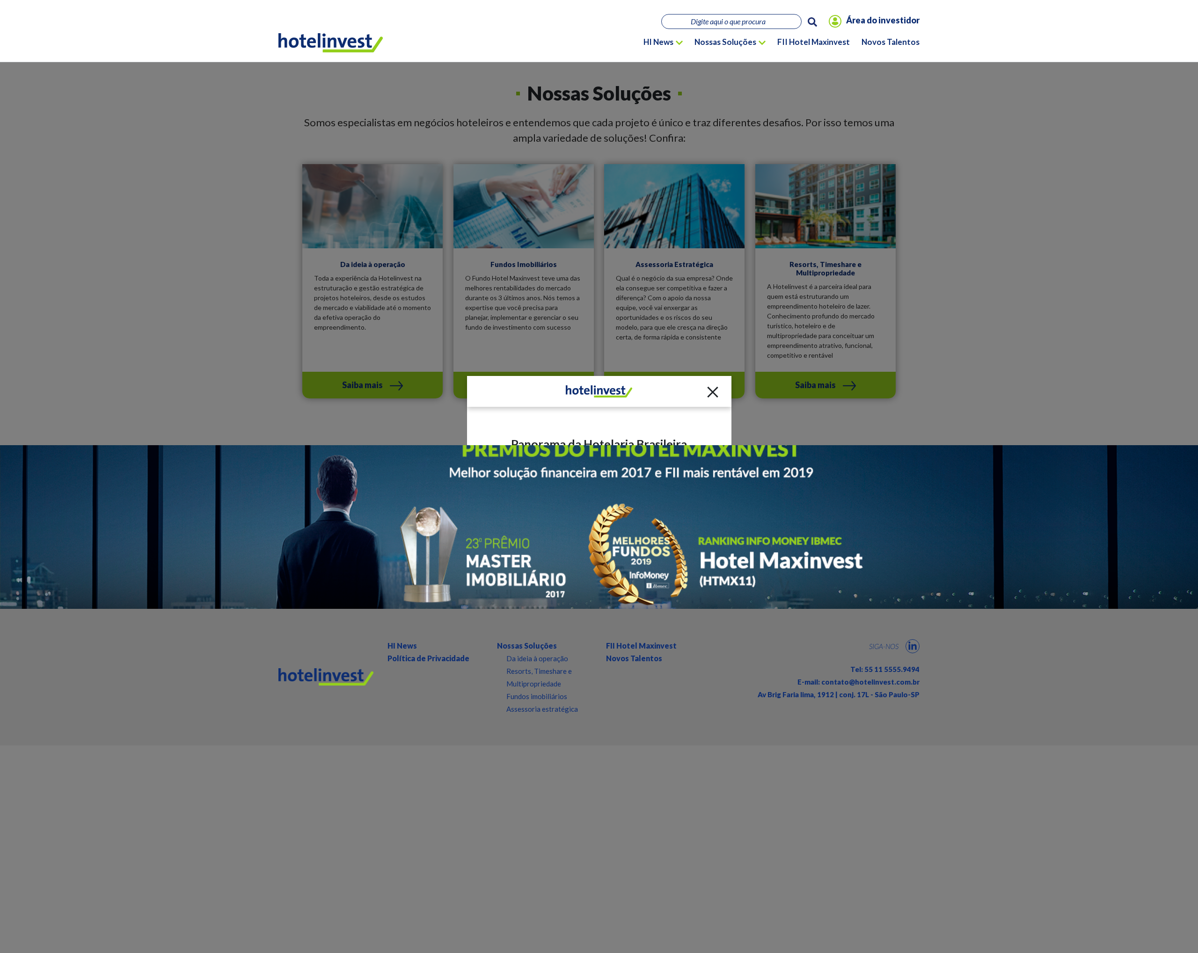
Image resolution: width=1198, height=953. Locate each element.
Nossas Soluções (725, 42)
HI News (658, 42)
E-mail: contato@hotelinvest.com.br (858, 682)
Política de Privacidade (428, 658)
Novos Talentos (891, 42)
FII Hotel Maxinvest (813, 42)
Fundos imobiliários (536, 696)
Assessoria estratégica (542, 709)
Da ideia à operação (537, 658)
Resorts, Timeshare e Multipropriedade (539, 677)
